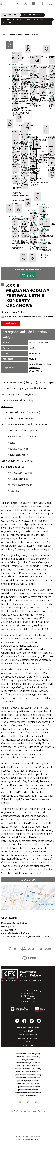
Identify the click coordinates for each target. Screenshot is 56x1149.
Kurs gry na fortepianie (52, 69)
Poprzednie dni (4, 34)
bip (40, 1010)
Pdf (10, 948)
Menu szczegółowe (42, 3)
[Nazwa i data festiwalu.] (28, 317)
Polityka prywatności (28, 1038)
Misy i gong (24, 183)
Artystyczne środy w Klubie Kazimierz (52, 102)
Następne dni (37, 34)
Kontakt (28, 957)
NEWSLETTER (28, 1045)
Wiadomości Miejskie (28, 1034)
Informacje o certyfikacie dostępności (28, 1119)
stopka (22, 975)
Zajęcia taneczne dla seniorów (33, 102)
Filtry (30, 275)
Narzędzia (25, 3)
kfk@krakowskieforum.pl (20, 933)
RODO (28, 1042)
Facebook (24, 1021)
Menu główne (34, 3)
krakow (19, 1009)
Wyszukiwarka (17, 3)
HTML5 (23, 1129)
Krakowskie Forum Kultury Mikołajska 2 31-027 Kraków (40, 367)
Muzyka (32, 359)
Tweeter (32, 1021)
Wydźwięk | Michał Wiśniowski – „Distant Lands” (42, 246)
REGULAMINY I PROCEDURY (28, 1027)
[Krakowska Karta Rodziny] (20, 1102)
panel (50, 3)
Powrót (44, 948)
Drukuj (26, 948)
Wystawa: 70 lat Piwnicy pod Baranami (52, 90)
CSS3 (27, 1129)
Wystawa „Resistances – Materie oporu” (52, 78)
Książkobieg (52, 57)
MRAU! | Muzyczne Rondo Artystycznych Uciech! (15, 106)
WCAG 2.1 (36, 1129)
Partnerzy (28, 1031)
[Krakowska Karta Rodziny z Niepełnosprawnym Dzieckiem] (28, 1102)
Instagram (17, 1021)
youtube (39, 1021)
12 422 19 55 (29, 1001)
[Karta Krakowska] (36, 1102)
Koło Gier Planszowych (42, 233)
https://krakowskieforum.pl (36, 936)
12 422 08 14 (29, 998)
